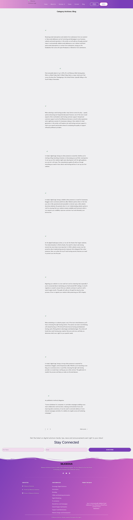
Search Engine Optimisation (59, 507)
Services (61, 4)
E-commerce (55, 501)
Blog (83, 4)
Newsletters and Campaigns (59, 504)
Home (45, 4)
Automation (55, 489)
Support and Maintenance (59, 509)
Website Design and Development (61, 512)
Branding (54, 492)
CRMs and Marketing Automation (61, 495)
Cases (69, 4)
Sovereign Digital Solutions (59, 486)
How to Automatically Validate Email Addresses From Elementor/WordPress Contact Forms (66, 23)
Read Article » (96, 508)
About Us (53, 4)
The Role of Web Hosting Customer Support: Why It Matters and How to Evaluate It (66, 99)
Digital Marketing (56, 498)
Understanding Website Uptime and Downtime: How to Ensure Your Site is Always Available (66, 186)
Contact (77, 4)
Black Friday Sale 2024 (66, 64)
